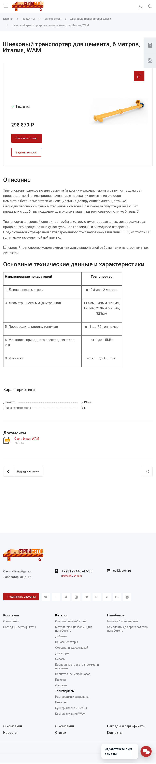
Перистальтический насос (72, 674)
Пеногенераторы (66, 642)
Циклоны (61, 702)
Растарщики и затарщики (72, 696)
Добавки (61, 636)
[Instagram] (76, 597)
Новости (10, 733)
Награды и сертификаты (19, 627)
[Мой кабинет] (140, 6)
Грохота (60, 679)
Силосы (60, 659)
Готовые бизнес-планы (122, 621)
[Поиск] (150, 7)
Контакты (115, 733)
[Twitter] (66, 597)
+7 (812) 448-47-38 (77, 571)
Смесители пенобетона (70, 621)
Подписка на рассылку (22, 596)
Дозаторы (62, 653)
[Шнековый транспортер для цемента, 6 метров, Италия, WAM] (118, 111)
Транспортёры (64, 691)
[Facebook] (56, 597)
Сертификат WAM (26, 438)
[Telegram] (86, 597)
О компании (11, 621)
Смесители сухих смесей (71, 647)
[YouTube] (97, 597)
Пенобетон (115, 615)
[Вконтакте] (46, 597)
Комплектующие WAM (70, 713)
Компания (11, 615)
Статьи (60, 733)
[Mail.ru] (127, 597)
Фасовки (61, 685)
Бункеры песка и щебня (71, 708)
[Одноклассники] (107, 597)
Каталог (61, 615)
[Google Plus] (117, 597)
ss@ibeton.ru (122, 570)
